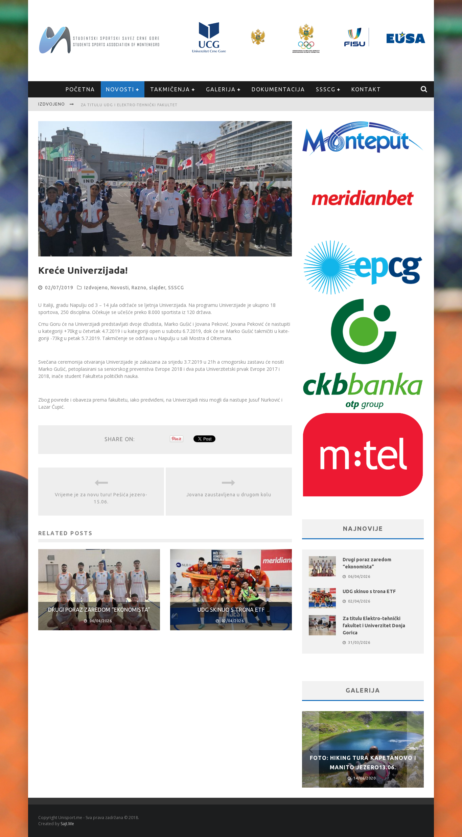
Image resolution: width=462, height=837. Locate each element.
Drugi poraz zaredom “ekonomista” (99, 610)
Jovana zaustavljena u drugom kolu (228, 494)
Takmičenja (170, 89)
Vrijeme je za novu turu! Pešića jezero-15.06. (101, 498)
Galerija (221, 89)
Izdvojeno (96, 287)
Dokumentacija (278, 89)
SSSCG (326, 89)
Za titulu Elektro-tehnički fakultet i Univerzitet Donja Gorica (374, 625)
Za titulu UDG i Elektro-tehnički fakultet (129, 105)
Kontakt (366, 89)
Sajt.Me (67, 824)
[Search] (424, 89)
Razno (139, 287)
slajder (157, 287)
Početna (80, 89)
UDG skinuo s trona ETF (231, 610)
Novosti (120, 89)
